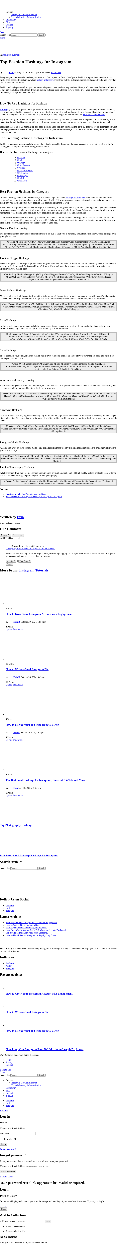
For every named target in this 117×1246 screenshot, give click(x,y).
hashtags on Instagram (75, 197)
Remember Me (10, 1139)
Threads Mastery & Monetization (26, 17)
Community (11, 19)
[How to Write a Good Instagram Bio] (61, 645)
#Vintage (21, 168)
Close (2, 1072)
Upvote (9, 629)
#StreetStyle (22, 175)
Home (8, 1060)
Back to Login (6, 1176)
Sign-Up (9, 27)
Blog (8, 22)
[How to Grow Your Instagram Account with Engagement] (61, 590)
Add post (4, 1110)
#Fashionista (22, 173)
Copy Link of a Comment (43, 548)
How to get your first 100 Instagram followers (32, 724)
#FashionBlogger (25, 170)
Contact (9, 25)
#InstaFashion (23, 165)
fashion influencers (45, 80)
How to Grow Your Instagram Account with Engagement (39, 614)
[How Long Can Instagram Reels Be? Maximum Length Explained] (61, 1040)
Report (9, 564)
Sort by (3, 538)
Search (41, 35)
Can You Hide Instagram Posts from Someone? (27, 933)
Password (4, 1133)
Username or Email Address (12, 1128)
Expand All (5, 535)
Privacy (9, 1062)
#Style (20, 160)
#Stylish (20, 178)
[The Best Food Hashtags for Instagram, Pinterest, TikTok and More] (61, 756)
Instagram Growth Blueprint (24, 14)
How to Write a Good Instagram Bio (27, 669)
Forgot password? (8, 1149)
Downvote (18, 629)
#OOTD (21, 163)
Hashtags (4, 109)
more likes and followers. (94, 114)
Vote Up (11, 561)
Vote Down (25, 561)
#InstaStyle (22, 180)
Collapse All (18, 535)
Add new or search (9, 1221)
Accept (3, 1206)
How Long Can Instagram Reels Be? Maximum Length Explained (36, 930)
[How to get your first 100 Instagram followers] (61, 701)
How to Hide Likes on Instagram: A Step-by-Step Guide (31, 935)
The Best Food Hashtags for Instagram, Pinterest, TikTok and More (45, 780)
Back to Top (5, 1070)
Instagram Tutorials (34, 570)
